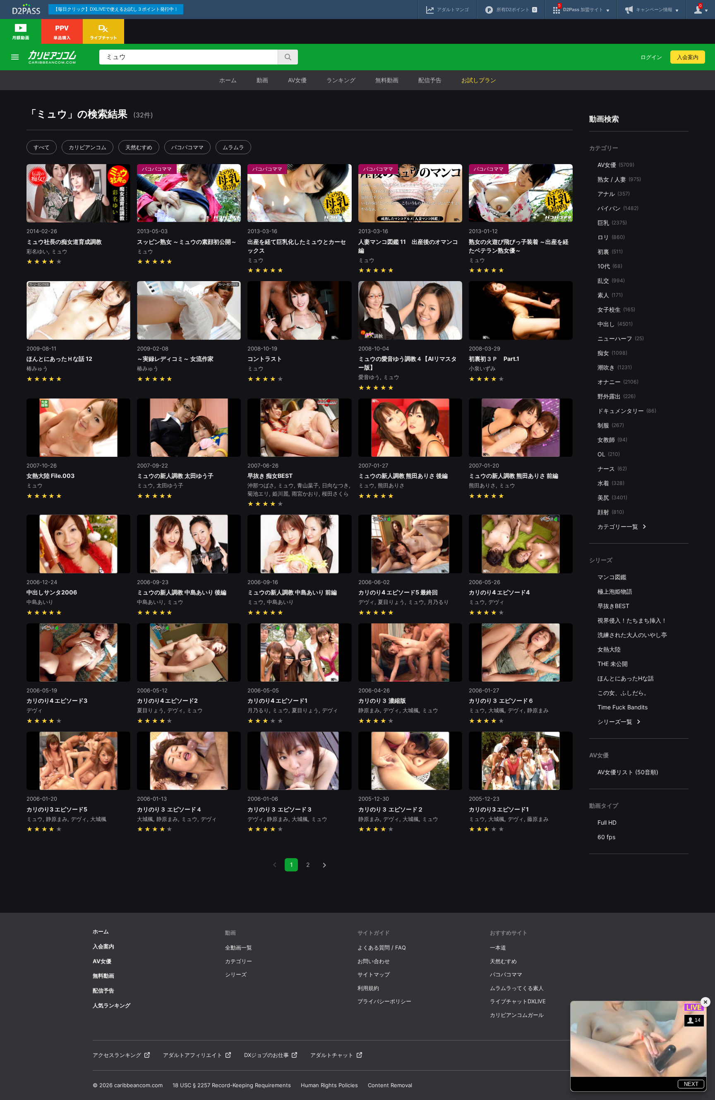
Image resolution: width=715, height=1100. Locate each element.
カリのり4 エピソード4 (499, 592)
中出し (615, 323)
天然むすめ (138, 147)
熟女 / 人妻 (619, 179)
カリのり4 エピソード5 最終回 (398, 592)
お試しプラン (478, 80)
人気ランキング (111, 1005)
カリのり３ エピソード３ (279, 809)
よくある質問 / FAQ (382, 947)
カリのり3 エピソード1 (499, 809)
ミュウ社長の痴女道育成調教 (64, 241)
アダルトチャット (331, 1055)
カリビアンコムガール (517, 1015)
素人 (610, 294)
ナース (612, 468)
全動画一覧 (238, 947)
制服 (610, 425)
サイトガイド (374, 932)
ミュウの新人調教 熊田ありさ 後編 (403, 475)
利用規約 (368, 988)
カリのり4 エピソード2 (167, 700)
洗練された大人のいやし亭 (632, 634)
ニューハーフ (620, 338)
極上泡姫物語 (614, 591)
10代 (609, 266)
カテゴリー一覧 (617, 526)
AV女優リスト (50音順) (627, 771)
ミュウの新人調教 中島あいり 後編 (181, 592)
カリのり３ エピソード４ (169, 809)
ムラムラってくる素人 (517, 988)
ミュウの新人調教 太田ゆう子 (175, 475)
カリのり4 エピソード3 (56, 700)
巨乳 (612, 222)
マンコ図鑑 (611, 576)
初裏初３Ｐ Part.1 (494, 358)
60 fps (606, 836)
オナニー (617, 381)
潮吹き (614, 367)
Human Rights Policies (329, 1085)
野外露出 (616, 396)
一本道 (498, 947)
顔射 (610, 511)
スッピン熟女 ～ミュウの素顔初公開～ (187, 241)
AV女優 (297, 80)
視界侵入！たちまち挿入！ (632, 620)
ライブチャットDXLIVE (518, 1001)
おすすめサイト (509, 932)
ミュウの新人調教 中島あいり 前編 (292, 592)
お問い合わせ (374, 961)
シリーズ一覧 (614, 721)
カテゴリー (238, 961)
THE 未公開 (612, 663)
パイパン (617, 208)
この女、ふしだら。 (623, 692)
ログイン (651, 57)
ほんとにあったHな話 (625, 678)
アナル (613, 193)
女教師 (612, 439)
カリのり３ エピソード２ (390, 809)
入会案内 (687, 57)
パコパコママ (187, 147)
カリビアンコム (87, 147)
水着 (610, 483)
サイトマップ (374, 974)
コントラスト (264, 358)
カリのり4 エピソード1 (277, 700)
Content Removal (390, 1085)
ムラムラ (233, 147)
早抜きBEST (613, 605)
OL (608, 454)
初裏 (610, 251)
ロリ (611, 237)
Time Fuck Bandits (622, 707)
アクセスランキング (117, 1055)
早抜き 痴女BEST (270, 475)
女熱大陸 (609, 649)
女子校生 (616, 309)
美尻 (612, 497)
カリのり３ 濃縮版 (385, 700)
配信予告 (429, 80)
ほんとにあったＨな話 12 (59, 358)
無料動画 (386, 80)
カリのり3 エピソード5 (56, 809)
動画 (262, 80)
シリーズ (236, 974)
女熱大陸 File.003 (50, 475)
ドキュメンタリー (626, 410)
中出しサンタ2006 (51, 592)
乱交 (611, 280)
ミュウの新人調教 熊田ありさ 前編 (513, 475)
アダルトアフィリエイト (192, 1055)
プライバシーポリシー (384, 1001)
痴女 (612, 352)
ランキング (340, 80)
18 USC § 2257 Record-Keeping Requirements (232, 1085)
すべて (42, 147)
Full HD (607, 822)
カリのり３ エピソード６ (501, 700)
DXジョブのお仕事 (266, 1055)
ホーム (228, 80)
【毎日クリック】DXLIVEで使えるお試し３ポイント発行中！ (115, 9)
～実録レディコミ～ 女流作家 (175, 358)
